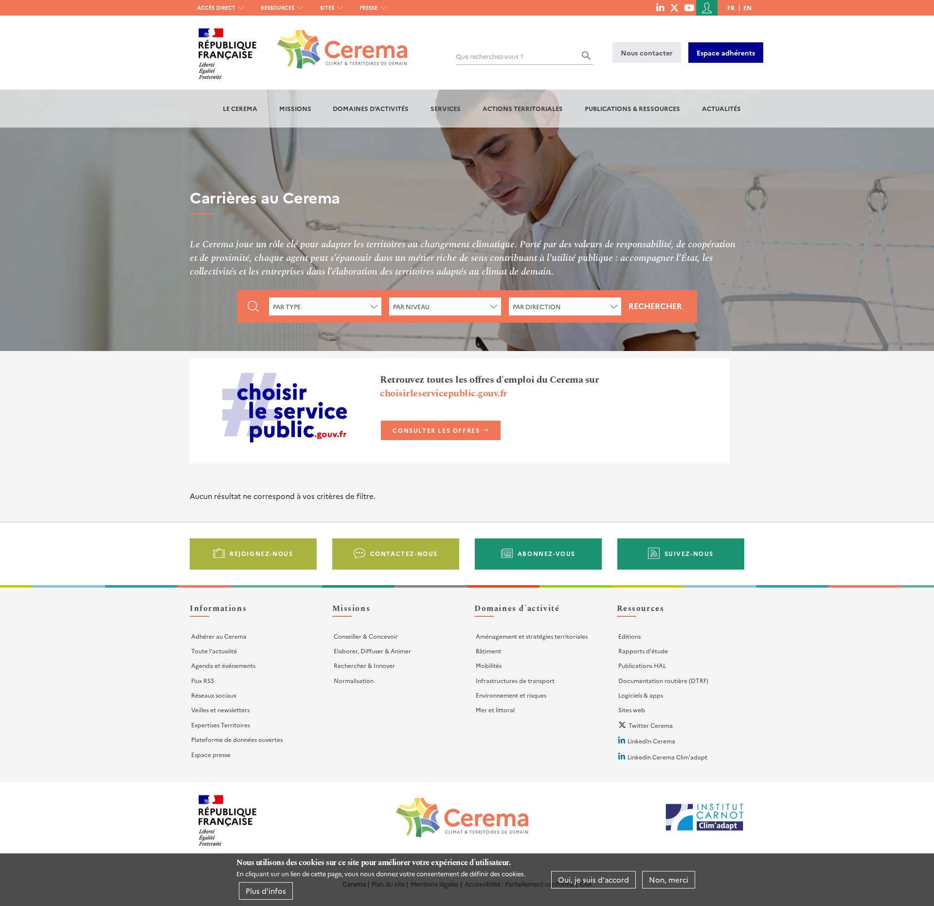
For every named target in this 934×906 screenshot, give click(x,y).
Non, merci (668, 879)
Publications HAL (642, 665)
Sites (327, 7)
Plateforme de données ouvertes (237, 739)
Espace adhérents (726, 52)
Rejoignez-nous (261, 553)
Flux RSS (202, 680)
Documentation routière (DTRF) (663, 680)
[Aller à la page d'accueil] (336, 42)
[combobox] (325, 306)
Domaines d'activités (371, 108)
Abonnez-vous (546, 553)
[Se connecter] (707, 8)
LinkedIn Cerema (651, 741)
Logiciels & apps (640, 695)
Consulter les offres (436, 430)
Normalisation (354, 680)
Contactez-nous (404, 553)
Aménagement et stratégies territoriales (532, 636)
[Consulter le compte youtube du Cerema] (689, 7)
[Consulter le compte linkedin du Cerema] (660, 7)
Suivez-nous (689, 553)
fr (731, 7)
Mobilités (489, 665)
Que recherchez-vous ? (489, 56)
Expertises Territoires (220, 725)
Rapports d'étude (643, 651)
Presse (368, 7)
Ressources (277, 7)
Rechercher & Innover (364, 665)
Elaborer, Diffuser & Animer (372, 651)
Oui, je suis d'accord (593, 879)
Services (446, 108)
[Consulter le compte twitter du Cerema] (674, 7)
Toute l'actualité (214, 651)
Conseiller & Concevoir (366, 636)
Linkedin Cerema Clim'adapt (667, 757)
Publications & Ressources (632, 108)
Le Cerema (240, 108)
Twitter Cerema (651, 725)
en (747, 7)
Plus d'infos (266, 891)
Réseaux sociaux (213, 695)
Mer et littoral (495, 709)
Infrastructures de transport (515, 680)
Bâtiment (488, 651)
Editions (629, 636)
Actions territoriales (523, 108)
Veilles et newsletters (220, 709)
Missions (295, 108)
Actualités (721, 108)
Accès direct (216, 7)
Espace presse (211, 754)
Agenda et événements (223, 665)
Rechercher (655, 305)
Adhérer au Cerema (219, 636)
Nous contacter (647, 52)
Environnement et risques (511, 695)
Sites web (631, 709)
